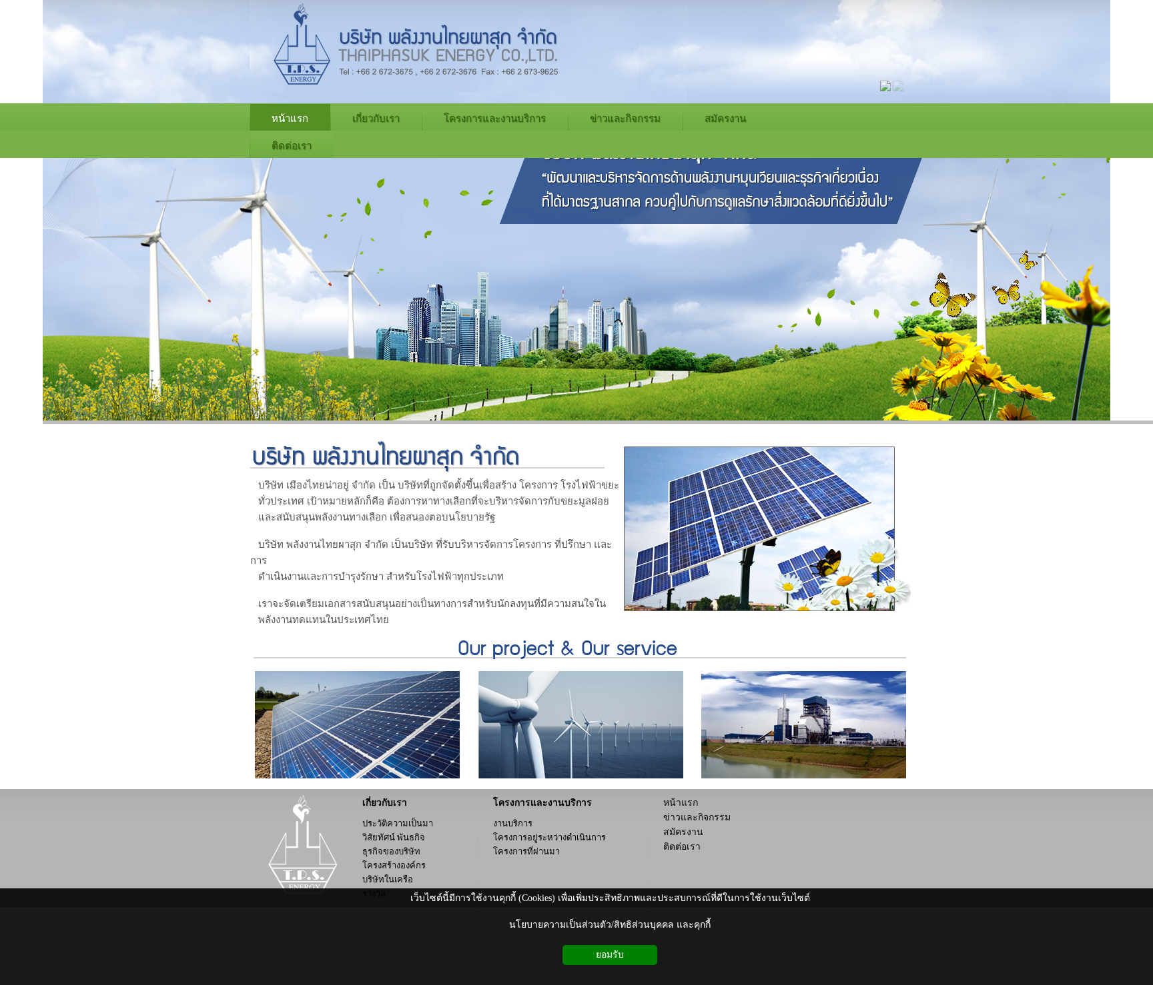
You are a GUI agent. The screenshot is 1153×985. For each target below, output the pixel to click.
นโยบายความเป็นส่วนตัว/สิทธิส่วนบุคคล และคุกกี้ (610, 925)
